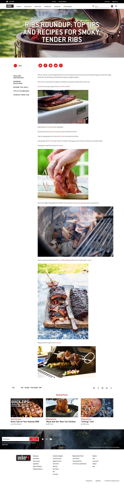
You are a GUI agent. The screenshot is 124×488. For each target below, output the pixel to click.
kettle (97, 203)
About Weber (36, 458)
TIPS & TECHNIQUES (21, 91)
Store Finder (107, 1)
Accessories (95, 461)
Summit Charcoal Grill (63, 86)
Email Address (6, 439)
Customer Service (57, 458)
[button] (22, 6)
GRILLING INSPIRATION (18, 77)
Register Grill (115, 1)
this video (62, 136)
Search (96, 6)
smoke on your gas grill (79, 203)
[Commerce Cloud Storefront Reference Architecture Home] (10, 6)
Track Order (55, 474)
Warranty (55, 466)
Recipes (95, 464)
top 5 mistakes (49, 127)
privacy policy (116, 447)
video (41, 82)
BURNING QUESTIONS (17, 82)
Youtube (51, 439)
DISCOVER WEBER (62, 1)
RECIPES (54, 1)
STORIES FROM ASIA (21, 95)
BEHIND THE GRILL (21, 87)
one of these (59, 145)
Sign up (34, 439)
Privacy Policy (27, 442)
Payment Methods (37, 466)
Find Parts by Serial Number (79, 464)
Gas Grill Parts (76, 458)
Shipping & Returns (38, 469)
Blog (94, 466)
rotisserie (57, 343)
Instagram (47, 439)
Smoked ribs (41, 86)
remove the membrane (55, 132)
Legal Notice (36, 464)
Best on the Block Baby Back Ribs (65, 260)
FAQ (54, 471)
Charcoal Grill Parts (77, 461)
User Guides (56, 469)
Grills (94, 458)
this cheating (51, 141)
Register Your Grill (57, 461)
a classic (89, 260)
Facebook (43, 439)
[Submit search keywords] (93, 6)
